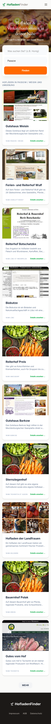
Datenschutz (36, 713)
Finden (25, 70)
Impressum (14, 713)
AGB (25, 713)
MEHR (25, 685)
